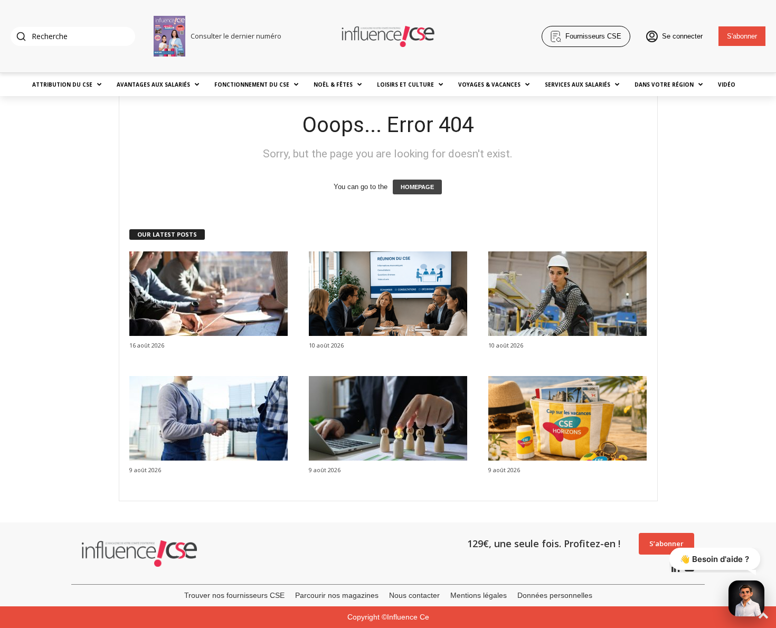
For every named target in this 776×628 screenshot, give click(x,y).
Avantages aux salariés (153, 84)
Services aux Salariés (577, 84)
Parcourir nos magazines (336, 595)
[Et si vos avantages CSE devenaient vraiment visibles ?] (567, 418)
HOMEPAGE (417, 187)
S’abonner (666, 543)
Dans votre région (664, 84)
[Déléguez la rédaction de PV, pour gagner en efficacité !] (388, 293)
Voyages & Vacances (489, 84)
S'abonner (742, 36)
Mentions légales (478, 595)
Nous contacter (414, 595)
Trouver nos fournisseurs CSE (234, 595)
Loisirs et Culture (405, 84)
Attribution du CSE (62, 84)
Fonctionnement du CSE (251, 84)
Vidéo (726, 84)
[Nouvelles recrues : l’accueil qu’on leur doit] (208, 418)
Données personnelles (554, 595)
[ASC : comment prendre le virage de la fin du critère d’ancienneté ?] (567, 293)
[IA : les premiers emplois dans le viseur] (388, 418)
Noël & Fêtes (333, 84)
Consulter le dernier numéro (236, 36)
